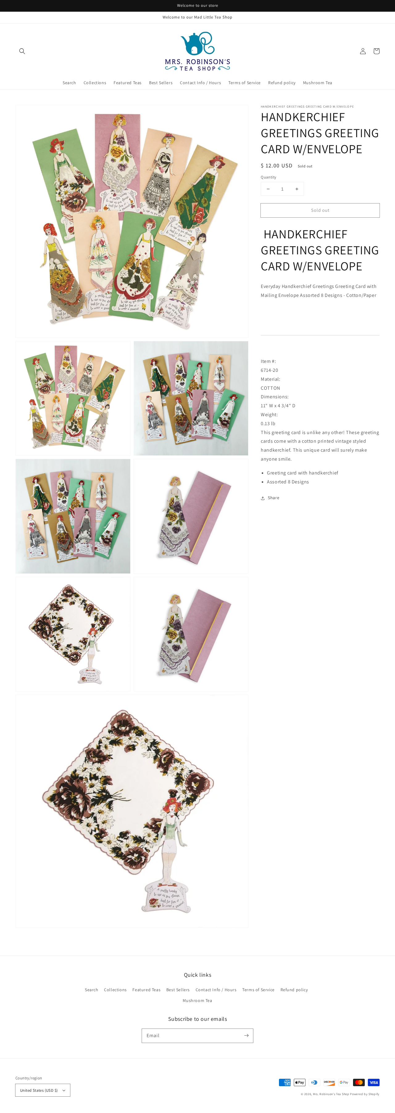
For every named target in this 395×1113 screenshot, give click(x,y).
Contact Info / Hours (216, 989)
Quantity (268, 177)
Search (91, 989)
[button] (22, 51)
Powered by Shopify (365, 1094)
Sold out (320, 210)
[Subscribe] (246, 1035)
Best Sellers (178, 989)
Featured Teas (146, 989)
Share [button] (273, 498)
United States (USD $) (39, 1090)
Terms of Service (258, 989)
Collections (115, 989)
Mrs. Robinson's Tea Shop (331, 1094)
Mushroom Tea (197, 1000)
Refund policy (294, 989)
